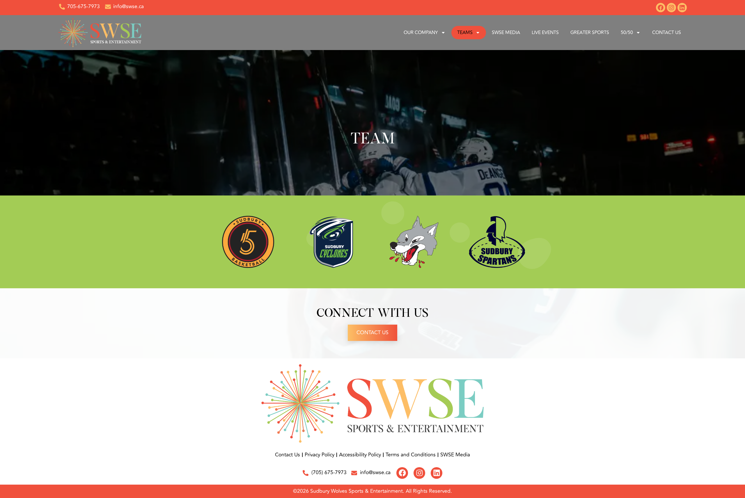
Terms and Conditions (411, 455)
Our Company (421, 32)
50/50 (627, 32)
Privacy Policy (319, 455)
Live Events (545, 32)
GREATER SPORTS (589, 32)
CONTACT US (666, 32)
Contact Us (372, 333)
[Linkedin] (682, 7)
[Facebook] (660, 7)
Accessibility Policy (360, 455)
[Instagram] (671, 7)
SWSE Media (506, 32)
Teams (465, 32)
